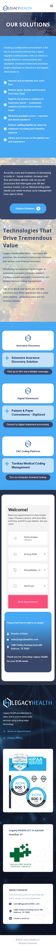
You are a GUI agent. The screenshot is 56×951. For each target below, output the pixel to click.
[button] (28, 360)
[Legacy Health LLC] (17, 6)
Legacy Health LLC (31, 940)
